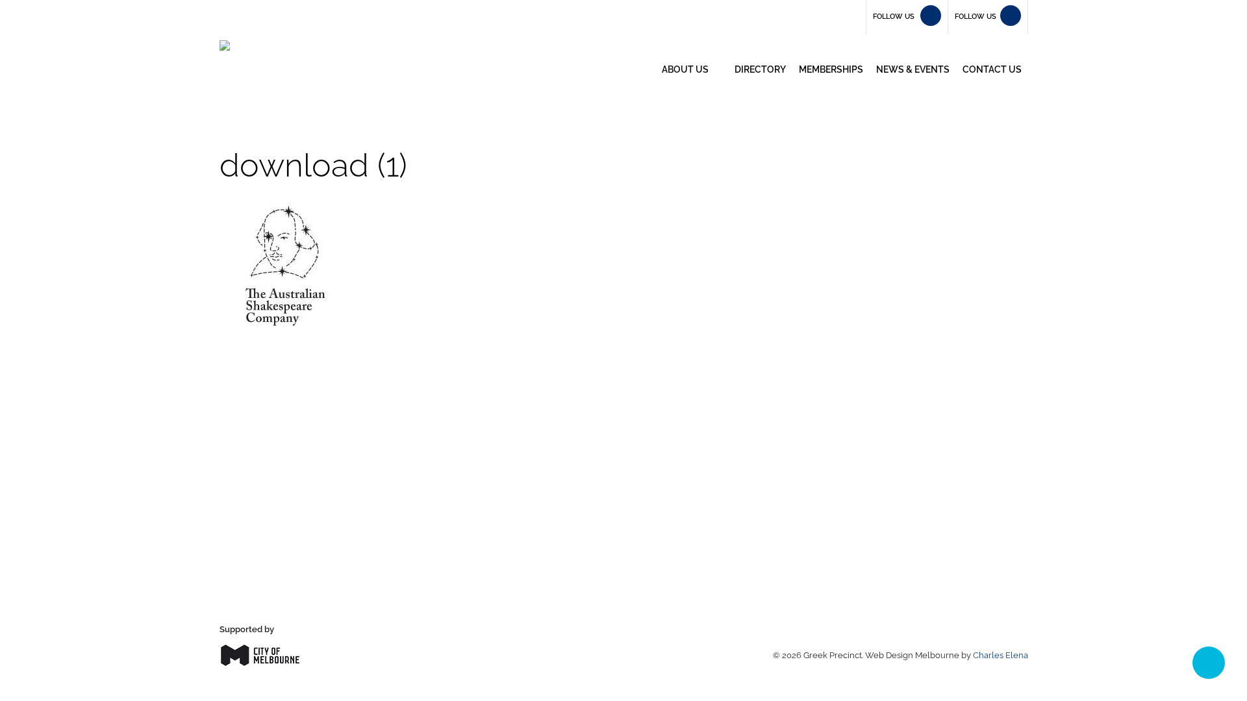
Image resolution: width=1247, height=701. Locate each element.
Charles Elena (1000, 655)
